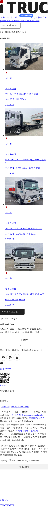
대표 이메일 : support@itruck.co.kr (27, 415)
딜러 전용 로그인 (10, 25)
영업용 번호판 (40, 17)
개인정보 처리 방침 (20, 406)
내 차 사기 (5, 17)
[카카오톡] (10, 360)
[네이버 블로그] (24, 363)
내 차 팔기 (14, 17)
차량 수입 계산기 (23, 20)
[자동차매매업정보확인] (26, 431)
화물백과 (4, 20)
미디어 (12, 20)
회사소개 (4, 385)
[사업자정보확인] (37, 418)
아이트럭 (35, 20)
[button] (24, 341)
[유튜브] (3, 360)
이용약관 (5, 406)
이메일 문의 (24, 467)
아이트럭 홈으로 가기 (12, 312)
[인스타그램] (17, 360)
